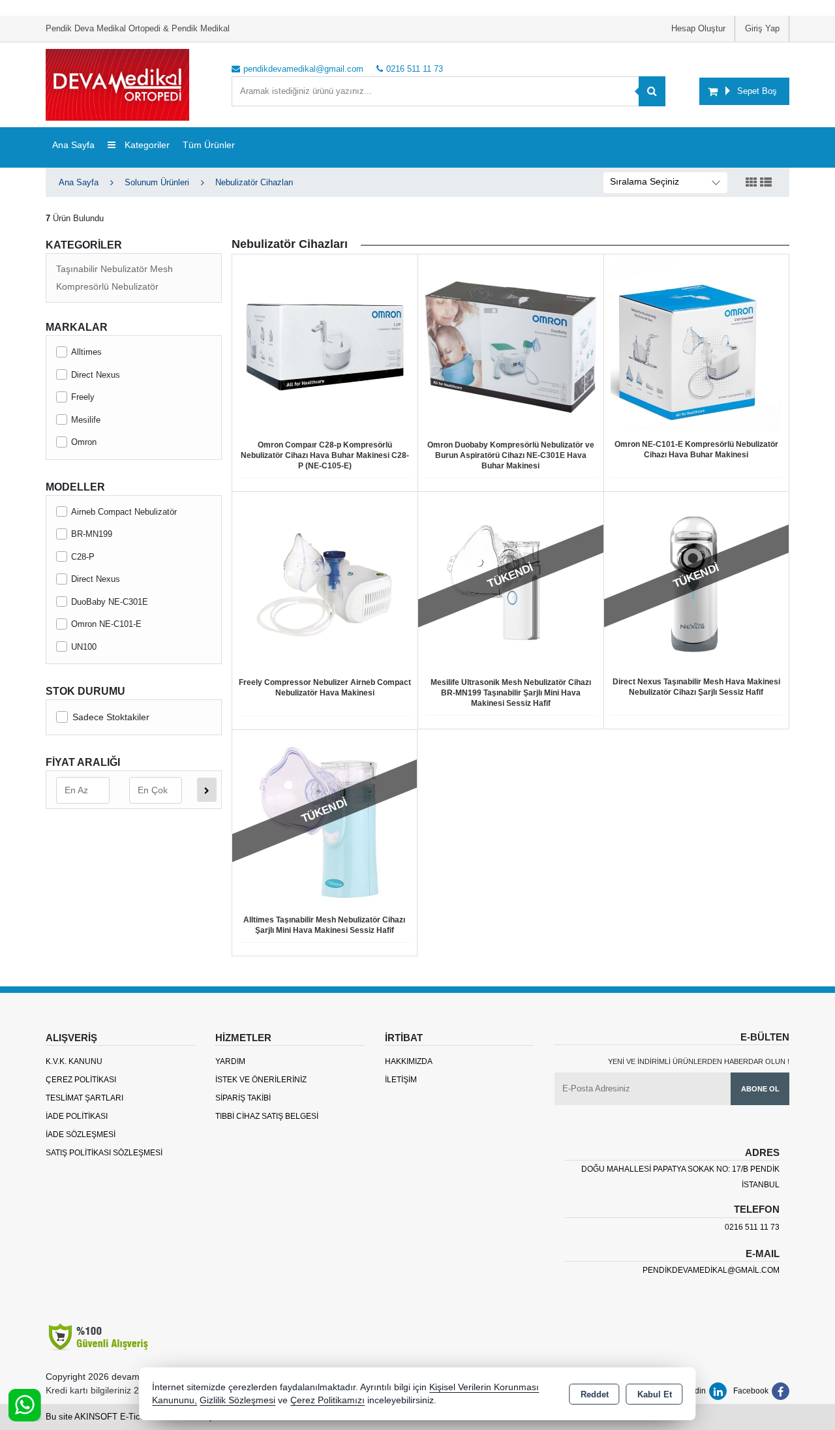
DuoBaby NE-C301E (109, 602)
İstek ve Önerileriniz (261, 1079)
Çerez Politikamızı (327, 1400)
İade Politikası (77, 1116)
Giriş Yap (762, 28)
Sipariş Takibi (243, 1098)
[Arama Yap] (652, 91)
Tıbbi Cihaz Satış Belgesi (266, 1116)
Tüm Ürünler (209, 145)
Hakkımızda (409, 1061)
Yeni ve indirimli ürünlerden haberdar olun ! (698, 1061)
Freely (83, 397)
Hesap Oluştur (698, 28)
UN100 (84, 647)
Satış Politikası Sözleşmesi (104, 1152)
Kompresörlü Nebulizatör (107, 286)
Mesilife (85, 420)
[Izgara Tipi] (751, 183)
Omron (84, 442)
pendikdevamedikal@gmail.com (711, 1270)
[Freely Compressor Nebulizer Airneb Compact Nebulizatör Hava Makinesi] (325, 583)
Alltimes (86, 352)
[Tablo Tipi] (766, 183)
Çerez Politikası (81, 1079)
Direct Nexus (95, 375)
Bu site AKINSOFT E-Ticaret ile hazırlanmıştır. (134, 1417)
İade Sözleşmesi (80, 1134)
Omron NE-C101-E (106, 624)
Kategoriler (146, 145)
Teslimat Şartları (84, 1098)
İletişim (401, 1079)
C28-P (83, 557)
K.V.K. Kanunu (74, 1061)
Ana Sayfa (73, 145)
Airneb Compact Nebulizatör (124, 512)
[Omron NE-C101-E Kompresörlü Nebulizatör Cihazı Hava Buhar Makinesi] (696, 346)
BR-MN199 (91, 534)
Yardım (230, 1061)
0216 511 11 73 (752, 1227)
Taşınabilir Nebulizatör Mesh (114, 269)
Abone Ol (760, 1089)
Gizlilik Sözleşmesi (237, 1400)
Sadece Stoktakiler (110, 717)
